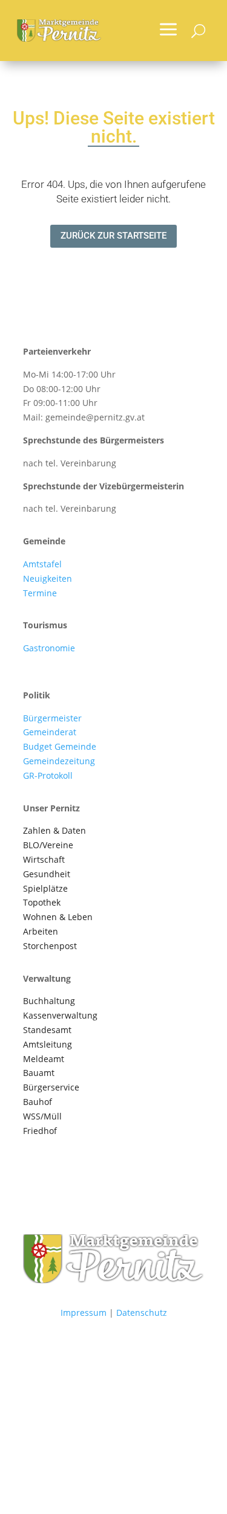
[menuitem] (168, 30)
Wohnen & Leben (58, 917)
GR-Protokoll (48, 775)
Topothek (42, 902)
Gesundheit (46, 874)
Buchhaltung (49, 1001)
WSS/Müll (42, 1116)
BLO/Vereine (48, 845)
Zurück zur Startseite (113, 235)
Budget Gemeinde (59, 746)
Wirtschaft (44, 859)
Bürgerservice (51, 1087)
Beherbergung (52, 662)
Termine (40, 593)
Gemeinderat (49, 732)
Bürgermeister (52, 718)
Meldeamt (43, 1059)
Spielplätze (45, 888)
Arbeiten (40, 931)
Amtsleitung (47, 1044)
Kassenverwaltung (60, 1015)
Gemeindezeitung (59, 761)
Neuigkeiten (47, 578)
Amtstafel (42, 564)
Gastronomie (49, 648)
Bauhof (37, 1101)
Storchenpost (50, 946)
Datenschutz (141, 1312)
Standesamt (47, 1030)
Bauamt (38, 1072)
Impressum (84, 1312)
